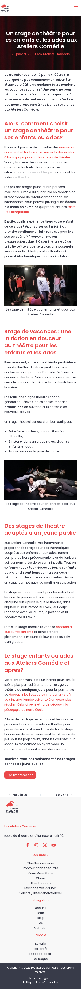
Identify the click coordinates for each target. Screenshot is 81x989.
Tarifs (40, 913)
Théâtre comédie (40, 863)
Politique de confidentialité (40, 982)
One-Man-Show (40, 873)
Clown (40, 878)
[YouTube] (53, 845)
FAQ (41, 923)
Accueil (40, 908)
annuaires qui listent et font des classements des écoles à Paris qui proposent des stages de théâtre (39, 152)
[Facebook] (27, 845)
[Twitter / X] (45, 845)
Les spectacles (40, 954)
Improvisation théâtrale (40, 868)
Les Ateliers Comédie (53, 54)
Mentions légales (40, 978)
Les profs (40, 949)
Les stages (40, 959)
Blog (40, 918)
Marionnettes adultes (40, 888)
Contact (40, 928)
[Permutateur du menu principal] (76, 8)
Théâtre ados (40, 883)
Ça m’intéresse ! (20, 775)
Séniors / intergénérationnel (40, 893)
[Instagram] (36, 845)
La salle (40, 943)
